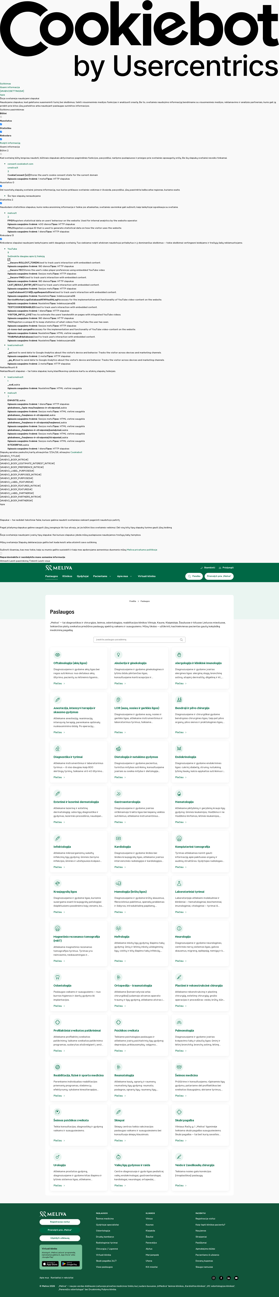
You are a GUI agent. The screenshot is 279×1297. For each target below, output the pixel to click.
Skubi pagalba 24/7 (106, 1261)
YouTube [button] (12, 251)
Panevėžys (151, 1243)
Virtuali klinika (146, 576)
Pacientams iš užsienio (207, 1255)
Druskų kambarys (105, 1237)
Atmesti (4, 561)
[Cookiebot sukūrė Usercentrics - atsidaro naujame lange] (139, 41)
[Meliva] (61, 1214)
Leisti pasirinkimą (18, 561)
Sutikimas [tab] (5, 84)
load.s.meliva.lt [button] (15, 347)
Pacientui (201, 1213)
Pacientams (100, 576)
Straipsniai (201, 1237)
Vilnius (149, 1219)
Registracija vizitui (205, 1219)
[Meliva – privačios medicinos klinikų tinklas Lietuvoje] (58, 568)
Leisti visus (44, 561)
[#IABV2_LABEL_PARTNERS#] (17, 493)
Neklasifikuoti (8, 367)
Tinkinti (33, 561)
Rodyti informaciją (10, 143)
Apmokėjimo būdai (205, 1249)
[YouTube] (236, 1278)
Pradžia (132, 601)
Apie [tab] (2, 95)
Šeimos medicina (105, 1219)
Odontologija (103, 1231)
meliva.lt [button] (12, 215)
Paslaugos (51, 576)
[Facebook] (221, 1278)
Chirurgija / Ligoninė (107, 1249)
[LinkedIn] (229, 1278)
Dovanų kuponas (204, 1261)
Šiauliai (149, 1237)
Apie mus (122, 576)
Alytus (149, 1249)
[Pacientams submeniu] (110, 576)
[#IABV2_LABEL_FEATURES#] (16, 482)
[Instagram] (213, 1278)
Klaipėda (150, 1231)
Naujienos (201, 1231)
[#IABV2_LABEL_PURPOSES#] (17, 471)
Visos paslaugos (104, 1267)
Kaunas (149, 1225)
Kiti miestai (152, 1267)
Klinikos (67, 576)
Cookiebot (76, 452)
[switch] (1, 124)
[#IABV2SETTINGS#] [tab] (12, 91)
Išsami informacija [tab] (10, 87)
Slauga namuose (204, 1267)
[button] (143, 167)
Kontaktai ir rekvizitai (62, 1278)
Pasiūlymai (201, 1243)
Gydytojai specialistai (107, 1225)
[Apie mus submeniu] (131, 576)
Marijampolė (152, 1255)
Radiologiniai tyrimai (107, 1243)
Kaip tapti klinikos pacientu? (210, 1225)
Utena (149, 1261)
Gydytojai (83, 576)
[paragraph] (139, 529)
